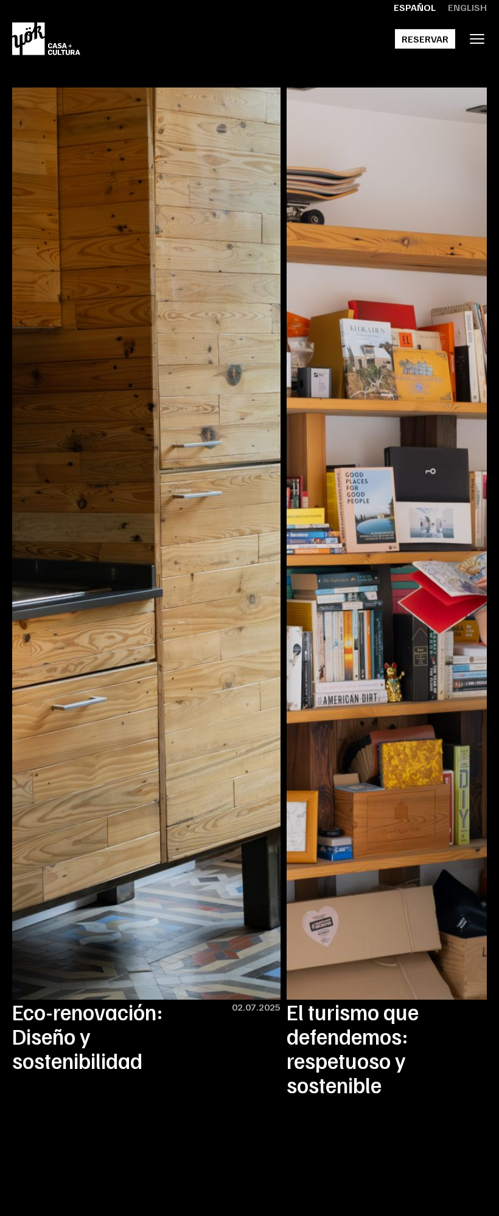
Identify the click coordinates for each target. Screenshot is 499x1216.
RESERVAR (425, 39)
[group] (146, 580)
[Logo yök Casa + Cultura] (46, 38)
